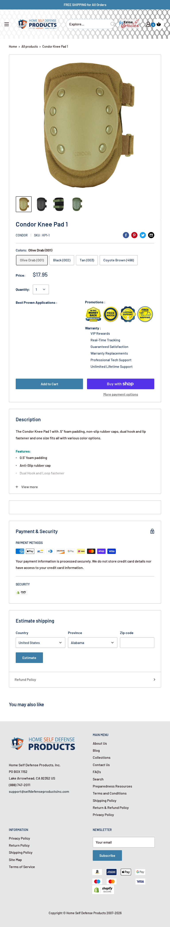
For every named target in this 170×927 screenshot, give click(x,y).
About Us (100, 743)
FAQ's (97, 772)
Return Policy (19, 845)
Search (98, 779)
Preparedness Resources (112, 786)
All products (29, 46)
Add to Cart (49, 384)
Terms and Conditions (110, 793)
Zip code (126, 633)
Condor (22, 235)
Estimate (29, 657)
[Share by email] (151, 234)
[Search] (112, 24)
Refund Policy (25, 679)
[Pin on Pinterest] (134, 234)
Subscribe (107, 855)
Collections (101, 757)
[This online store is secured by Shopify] (103, 888)
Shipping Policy (104, 800)
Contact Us (101, 765)
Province (75, 633)
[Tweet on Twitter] (143, 234)
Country (22, 633)
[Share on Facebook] (126, 234)
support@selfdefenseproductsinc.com (39, 791)
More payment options (120, 394)
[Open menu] (6, 24)
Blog (96, 750)
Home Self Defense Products (86, 913)
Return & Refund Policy (111, 807)
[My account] (148, 24)
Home (13, 46)
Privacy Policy (103, 814)
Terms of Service (22, 867)
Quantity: (23, 289)
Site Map (15, 859)
